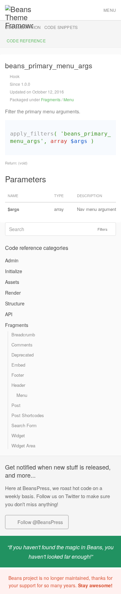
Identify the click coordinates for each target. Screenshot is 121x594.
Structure (15, 303)
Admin (11, 260)
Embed (18, 365)
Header (18, 385)
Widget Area (23, 445)
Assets (12, 282)
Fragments (51, 99)
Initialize (13, 271)
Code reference (26, 40)
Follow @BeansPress (39, 522)
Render (13, 292)
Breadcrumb (23, 334)
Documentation (23, 27)
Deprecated (22, 354)
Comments (22, 344)
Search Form (24, 425)
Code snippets (61, 27)
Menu (110, 10)
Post (16, 405)
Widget (18, 435)
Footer (17, 375)
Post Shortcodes (27, 415)
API (8, 314)
